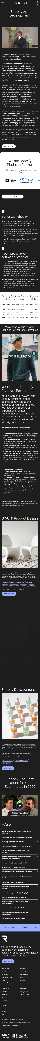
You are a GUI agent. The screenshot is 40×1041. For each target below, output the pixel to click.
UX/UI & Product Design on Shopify (20, 520)
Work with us (24, 975)
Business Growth (7, 977)
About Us (23, 972)
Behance (4, 1000)
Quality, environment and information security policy (16, 1022)
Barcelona (5, 1009)
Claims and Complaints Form (17, 1019)
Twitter (4, 997)
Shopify (4, 972)
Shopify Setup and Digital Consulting (16, 606)
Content (25, 927)
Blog (21, 977)
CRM (35, 927)
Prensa (22, 980)
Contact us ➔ (8, 146)
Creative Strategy (9, 927)
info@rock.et (24, 992)
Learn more (8, 768)
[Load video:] (20, 805)
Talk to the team (9, 683)
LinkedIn (4, 992)
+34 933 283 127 (25, 995)
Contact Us (8, 961)
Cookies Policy (6, 1026)
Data (3, 980)
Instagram (5, 995)
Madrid (4, 1012)
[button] (2, 3)
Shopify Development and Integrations (18, 691)
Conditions (5, 1019)
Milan (3, 1014)
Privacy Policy (15, 1026)
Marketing (5, 975)
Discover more (9, 594)
